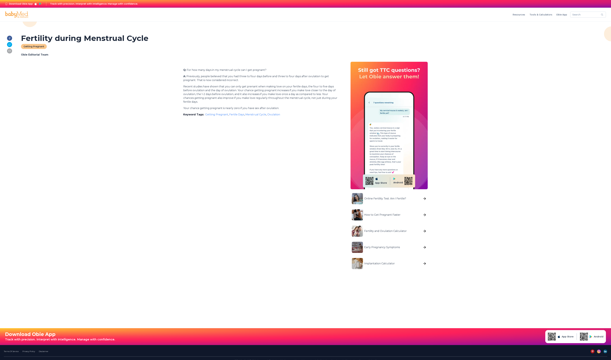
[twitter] (9, 44)
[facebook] (9, 38)
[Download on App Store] (35, 3)
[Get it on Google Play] (40, 4)
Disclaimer (43, 351)
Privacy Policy (28, 351)
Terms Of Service (11, 351)
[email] (9, 51)
